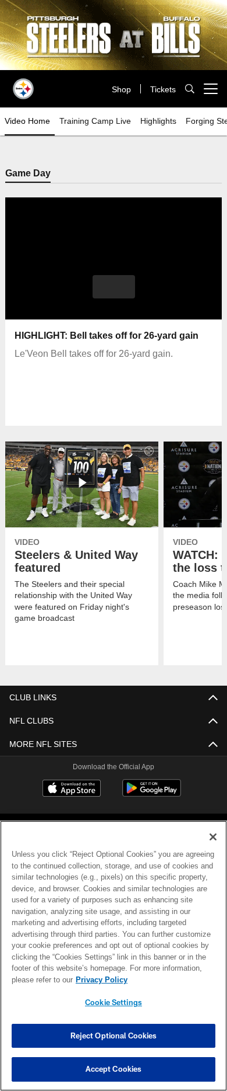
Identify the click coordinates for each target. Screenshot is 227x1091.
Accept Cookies (114, 1068)
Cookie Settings (113, 1002)
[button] (114, 286)
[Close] (213, 837)
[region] (113, 956)
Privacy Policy (99, 979)
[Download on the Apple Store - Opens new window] (71, 790)
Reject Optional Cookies (113, 1035)
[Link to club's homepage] (23, 84)
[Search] (189, 89)
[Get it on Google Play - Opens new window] (151, 794)
